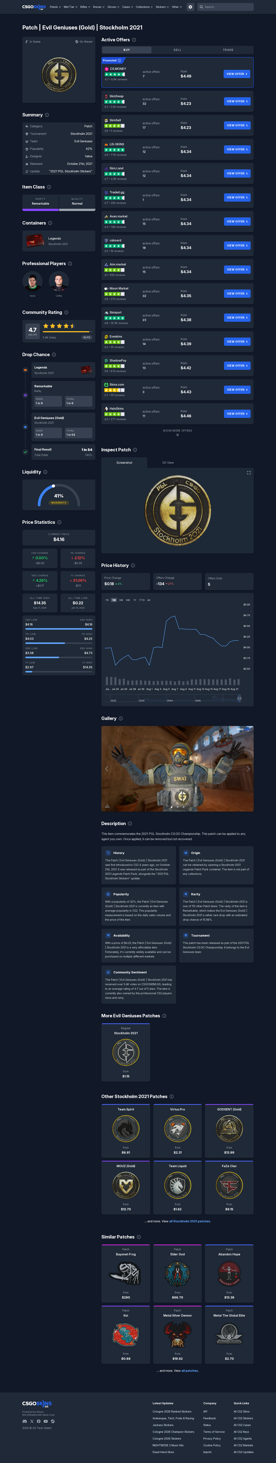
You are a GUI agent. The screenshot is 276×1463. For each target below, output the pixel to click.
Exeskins (116, 336)
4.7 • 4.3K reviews (115, 178)
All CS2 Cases (242, 1425)
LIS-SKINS (117, 144)
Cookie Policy (212, 1445)
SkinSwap (117, 96)
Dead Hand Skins (163, 1452)
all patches (189, 1371)
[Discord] (26, 1421)
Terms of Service (214, 1431)
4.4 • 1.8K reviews (115, 226)
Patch (88, 126)
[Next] (248, 769)
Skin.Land (116, 168)
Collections (143, 6)
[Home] (35, 7)
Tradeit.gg (117, 192)
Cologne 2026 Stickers (167, 1438)
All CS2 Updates (244, 1452)
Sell (177, 49)
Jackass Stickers (163, 1425)
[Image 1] (171, 807)
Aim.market (118, 264)
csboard (115, 240)
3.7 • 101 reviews (114, 395)
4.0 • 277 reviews (115, 419)
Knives (97, 6)
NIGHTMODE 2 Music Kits (168, 1445)
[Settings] (191, 7)
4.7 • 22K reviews (115, 202)
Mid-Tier (69, 6)
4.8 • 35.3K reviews (116, 323)
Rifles (83, 6)
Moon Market (119, 288)
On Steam (86, 41)
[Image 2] (177, 807)
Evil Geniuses (83, 141)
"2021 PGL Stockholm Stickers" (70, 171)
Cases (126, 6)
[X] (33, 1421)
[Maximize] (249, 473)
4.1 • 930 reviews (114, 275)
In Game (35, 41)
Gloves (112, 6)
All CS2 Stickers (243, 1418)
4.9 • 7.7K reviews (115, 154)
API (205, 1411)
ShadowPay (118, 360)
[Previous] (107, 769)
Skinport (115, 312)
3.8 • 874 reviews (115, 371)
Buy (127, 49)
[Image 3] (183, 807)
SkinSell (115, 120)
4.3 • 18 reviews (114, 251)
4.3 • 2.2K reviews (115, 106)
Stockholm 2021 (81, 134)
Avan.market (118, 216)
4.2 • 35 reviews (114, 347)
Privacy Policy (212, 1438)
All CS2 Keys (241, 1431)
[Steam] (54, 1421)
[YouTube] (47, 1421)
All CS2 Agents (243, 1438)
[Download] (107, 805)
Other (175, 6)
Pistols (54, 6)
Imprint (207, 1452)
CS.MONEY (118, 69)
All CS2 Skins (242, 1411)
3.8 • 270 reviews (115, 299)
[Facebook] (40, 1421)
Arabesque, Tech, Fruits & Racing (173, 1418)
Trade (228, 49)
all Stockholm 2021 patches (189, 1221)
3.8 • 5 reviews (113, 130)
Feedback (209, 1418)
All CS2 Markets (243, 1445)
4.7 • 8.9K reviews (116, 79)
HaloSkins (117, 408)
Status (207, 1425)
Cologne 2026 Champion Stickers (173, 1431)
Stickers (161, 6)
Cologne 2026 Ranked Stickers (172, 1411)
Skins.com (117, 384)
